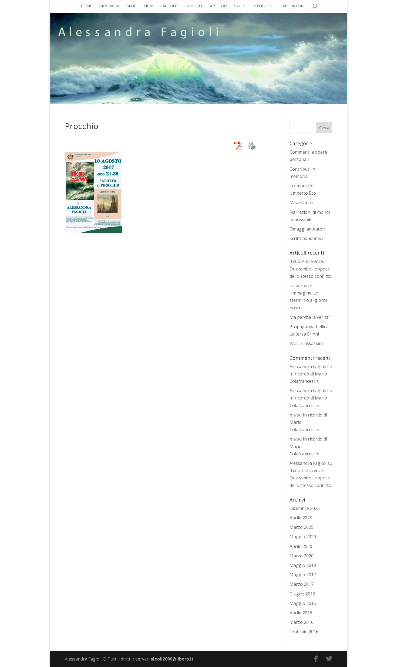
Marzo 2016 (302, 622)
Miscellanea (301, 202)
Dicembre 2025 (305, 508)
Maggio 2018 (303, 565)
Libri (148, 6)
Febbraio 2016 (304, 632)
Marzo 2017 (302, 584)
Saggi (239, 6)
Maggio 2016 (303, 603)
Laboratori (292, 6)
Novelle (194, 6)
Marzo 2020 (302, 556)
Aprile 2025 (301, 518)
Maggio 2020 (303, 537)
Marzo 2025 (302, 527)
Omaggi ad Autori (307, 229)
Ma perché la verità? (310, 317)
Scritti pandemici (306, 238)
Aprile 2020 (301, 546)
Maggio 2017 (303, 575)
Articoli (218, 6)
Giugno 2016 (302, 594)
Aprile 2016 (301, 613)
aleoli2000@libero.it (172, 659)
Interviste (262, 6)
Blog (131, 6)
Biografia (109, 6)
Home (86, 6)
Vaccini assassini (306, 343)
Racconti (169, 6)
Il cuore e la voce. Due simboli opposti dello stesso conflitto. (311, 268)
